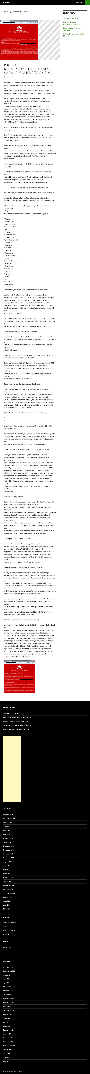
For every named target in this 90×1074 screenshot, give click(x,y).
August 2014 (7, 897)
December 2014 (8, 885)
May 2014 (6, 909)
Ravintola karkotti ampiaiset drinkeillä (16, 729)
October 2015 (8, 854)
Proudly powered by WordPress (12, 1071)
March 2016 (7, 834)
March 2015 (7, 873)
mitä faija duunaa (9, 930)
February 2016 (8, 838)
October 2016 (8, 814)
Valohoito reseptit (9, 922)
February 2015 (8, 877)
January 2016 (7, 842)
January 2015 (7, 881)
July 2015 (6, 866)
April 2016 (6, 830)
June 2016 (6, 826)
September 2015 (9, 858)
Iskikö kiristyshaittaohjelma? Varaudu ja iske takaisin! (27, 69)
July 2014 (6, 901)
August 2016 (7, 822)
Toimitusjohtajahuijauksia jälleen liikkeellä (17, 725)
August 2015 (7, 862)
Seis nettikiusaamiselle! (71, 18)
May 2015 (6, 870)
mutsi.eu (6, 934)
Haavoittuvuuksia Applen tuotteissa (15, 721)
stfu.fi (5, 926)
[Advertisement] (12, 769)
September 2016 (9, 818)
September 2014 (9, 893)
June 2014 (6, 905)
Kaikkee (6, 2)
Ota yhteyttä (79, 2)
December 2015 (8, 846)
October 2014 (8, 889)
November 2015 (8, 850)
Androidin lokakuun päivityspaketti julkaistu (71, 23)
